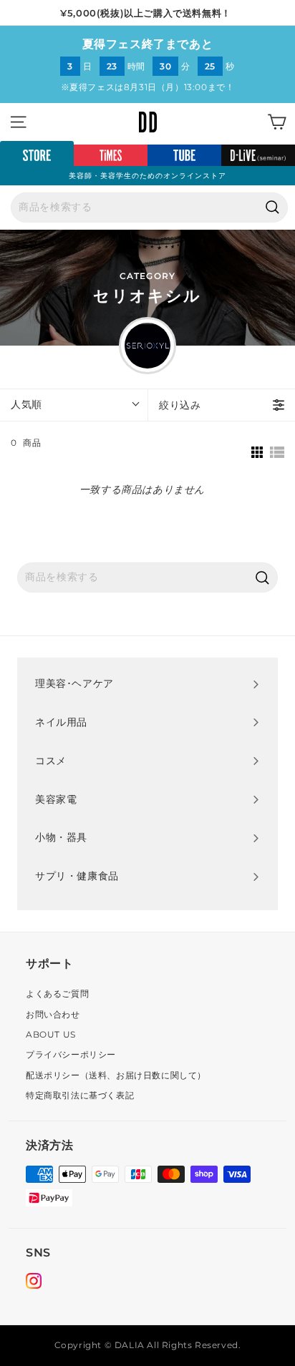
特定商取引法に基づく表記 (80, 1095)
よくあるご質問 (57, 993)
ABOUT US (51, 1034)
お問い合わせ (53, 1014)
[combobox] (149, 207)
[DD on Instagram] (34, 1283)
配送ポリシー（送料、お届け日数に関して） (116, 1075)
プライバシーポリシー (71, 1054)
